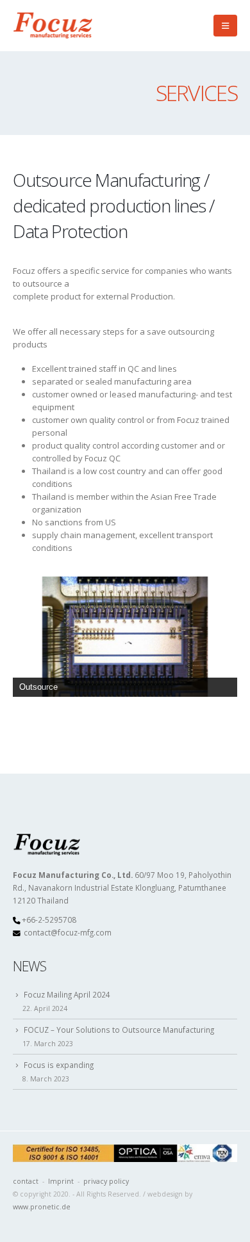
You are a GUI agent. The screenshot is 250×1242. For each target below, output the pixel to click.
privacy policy (106, 1181)
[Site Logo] (54, 25)
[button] (225, 25)
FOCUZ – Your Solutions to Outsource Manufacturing (119, 1029)
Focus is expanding (59, 1065)
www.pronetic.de (42, 1206)
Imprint (61, 1181)
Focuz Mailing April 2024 (67, 994)
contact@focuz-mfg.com (68, 932)
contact (25, 1181)
